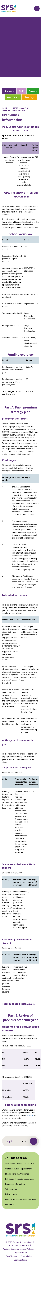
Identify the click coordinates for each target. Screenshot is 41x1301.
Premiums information (13, 110)
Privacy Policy (26, 1256)
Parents (33, 91)
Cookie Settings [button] (20, 1260)
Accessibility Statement (19, 1245)
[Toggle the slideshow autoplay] (15, 69)
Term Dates (13, 97)
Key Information (21, 108)
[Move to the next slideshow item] (9, 69)
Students (9, 91)
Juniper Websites (27, 1249)
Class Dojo (29, 97)
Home (4, 108)
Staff (21, 91)
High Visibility (20, 1252)
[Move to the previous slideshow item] (3, 69)
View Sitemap (11, 1256)
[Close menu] (37, 8)
